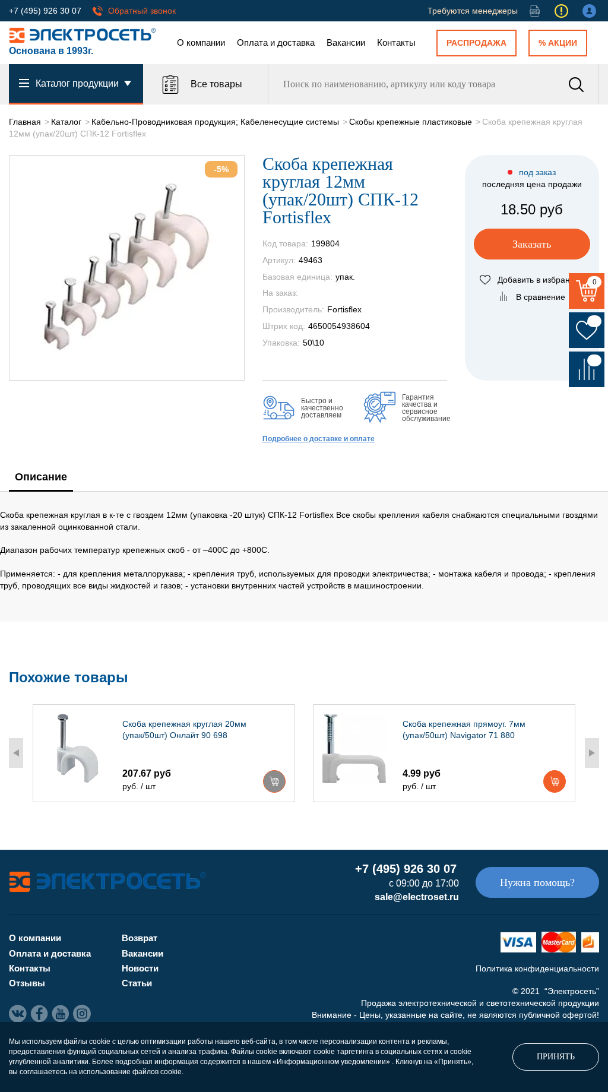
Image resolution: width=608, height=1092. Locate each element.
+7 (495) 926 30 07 (45, 10)
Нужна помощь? (537, 882)
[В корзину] (274, 781)
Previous (16, 753)
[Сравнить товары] (586, 369)
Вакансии (346, 42)
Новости (140, 968)
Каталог (66, 121)
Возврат (139, 938)
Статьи (137, 983)
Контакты (396, 42)
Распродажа (476, 43)
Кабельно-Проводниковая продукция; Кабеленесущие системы (215, 121)
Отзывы (27, 983)
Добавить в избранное (541, 279)
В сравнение (540, 297)
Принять (556, 1056)
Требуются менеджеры (473, 10)
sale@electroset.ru (417, 897)
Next (592, 753)
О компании (201, 42)
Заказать (531, 244)
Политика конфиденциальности (537, 968)
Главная (25, 121)
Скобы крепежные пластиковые (410, 121)
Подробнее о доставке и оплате (318, 439)
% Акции (558, 43)
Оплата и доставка (276, 42)
